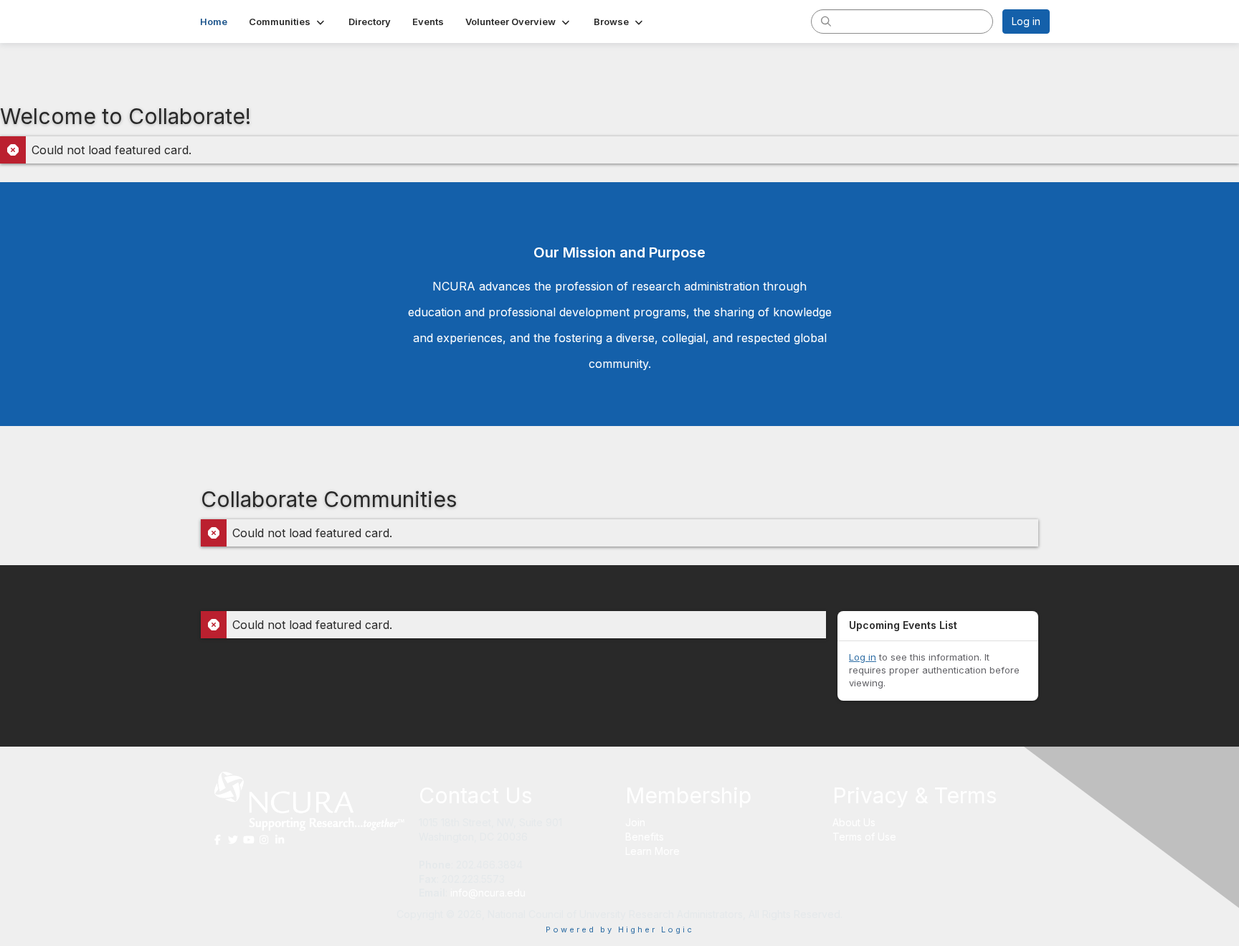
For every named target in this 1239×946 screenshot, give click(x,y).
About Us (853, 822)
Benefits (644, 837)
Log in (1026, 21)
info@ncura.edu (488, 892)
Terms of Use (864, 837)
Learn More (652, 851)
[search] (826, 20)
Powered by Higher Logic (620, 929)
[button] (288, 21)
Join (635, 822)
